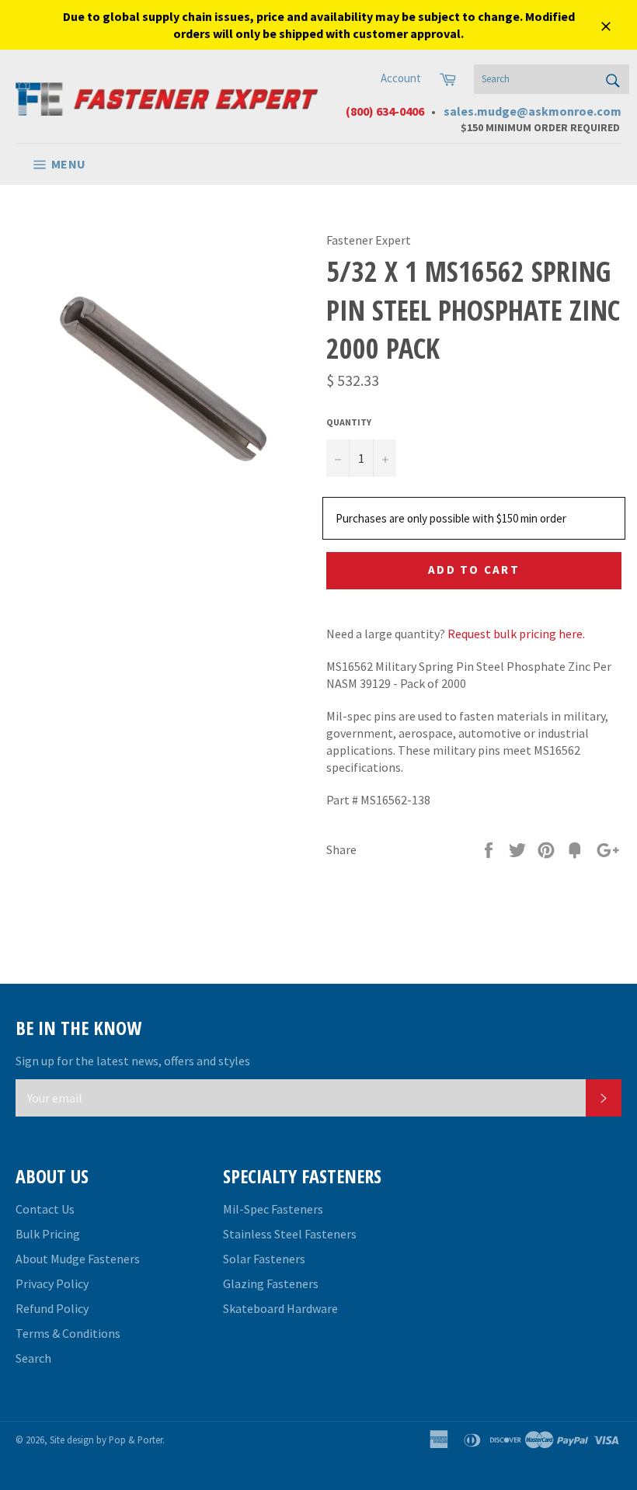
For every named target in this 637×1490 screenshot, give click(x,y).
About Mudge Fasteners (78, 1258)
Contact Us (45, 1209)
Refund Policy (52, 1308)
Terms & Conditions (68, 1333)
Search (33, 1358)
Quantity (348, 422)
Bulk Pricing (48, 1234)
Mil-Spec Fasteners (273, 1209)
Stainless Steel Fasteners (290, 1234)
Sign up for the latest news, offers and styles (133, 1060)
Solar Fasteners (264, 1258)
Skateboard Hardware (280, 1308)
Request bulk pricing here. (516, 633)
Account (401, 78)
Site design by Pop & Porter (106, 1439)
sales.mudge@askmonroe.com (532, 111)
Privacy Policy (52, 1283)
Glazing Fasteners (270, 1283)
